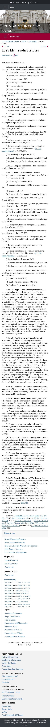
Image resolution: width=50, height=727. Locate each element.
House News (6, 706)
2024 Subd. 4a (9, 591)
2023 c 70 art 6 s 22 (24, 604)
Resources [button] (9, 533)
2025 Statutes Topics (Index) (16, 552)
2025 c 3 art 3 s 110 (24, 588)
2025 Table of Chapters (14, 549)
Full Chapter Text (11, 564)
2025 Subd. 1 (8, 583)
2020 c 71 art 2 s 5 (23, 520)
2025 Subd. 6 (8, 588)
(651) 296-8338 (8, 692)
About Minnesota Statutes (15, 542)
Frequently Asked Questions (12, 669)
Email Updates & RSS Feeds (12, 715)
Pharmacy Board (11, 627)
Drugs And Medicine (12, 617)
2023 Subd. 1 (8, 604)
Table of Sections (11, 560)
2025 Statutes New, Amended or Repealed (21, 546)
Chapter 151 (33, 41)
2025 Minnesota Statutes (10, 41)
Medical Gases (10, 620)
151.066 (43, 46)
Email (18, 692)
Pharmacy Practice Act (13, 630)
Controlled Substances (13, 613)
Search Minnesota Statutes (15, 539)
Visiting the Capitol (9, 663)
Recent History (10, 580)
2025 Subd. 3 (8, 585)
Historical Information (10, 657)
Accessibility (6, 666)
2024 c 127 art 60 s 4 (22, 591)
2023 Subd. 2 (8, 607)
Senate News (7, 709)
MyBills (4, 712)
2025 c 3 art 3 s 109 (24, 585)
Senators (5, 682)
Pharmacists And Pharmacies (16, 623)
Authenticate (7, 55)
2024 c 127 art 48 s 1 (24, 596)
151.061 (7, 46)
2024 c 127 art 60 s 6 (21, 601)
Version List (9, 567)
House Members (8, 679)
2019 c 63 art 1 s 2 (20, 518)
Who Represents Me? (10, 676)
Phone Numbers (8, 696)
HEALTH (23, 41)
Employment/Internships (11, 660)
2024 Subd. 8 (8, 601)
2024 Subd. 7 (8, 596)
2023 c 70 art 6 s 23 (24, 607)
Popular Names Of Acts (14, 633)
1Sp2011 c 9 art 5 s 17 (24, 516)
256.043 (24, 503)
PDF (16, 55)
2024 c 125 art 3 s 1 (24, 599)
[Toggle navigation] (5, 7)
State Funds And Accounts (15, 636)
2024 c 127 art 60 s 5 (22, 593)
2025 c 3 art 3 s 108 (24, 583)
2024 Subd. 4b (9, 593)
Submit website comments (12, 699)
